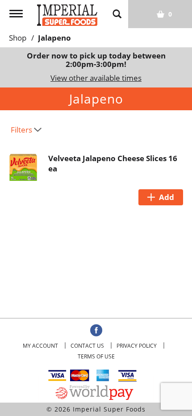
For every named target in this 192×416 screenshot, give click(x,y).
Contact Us (87, 345)
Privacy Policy (137, 345)
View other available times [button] (96, 78)
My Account (40, 345)
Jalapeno (54, 38)
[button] (160, 197)
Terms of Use (96, 356)
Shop (17, 38)
